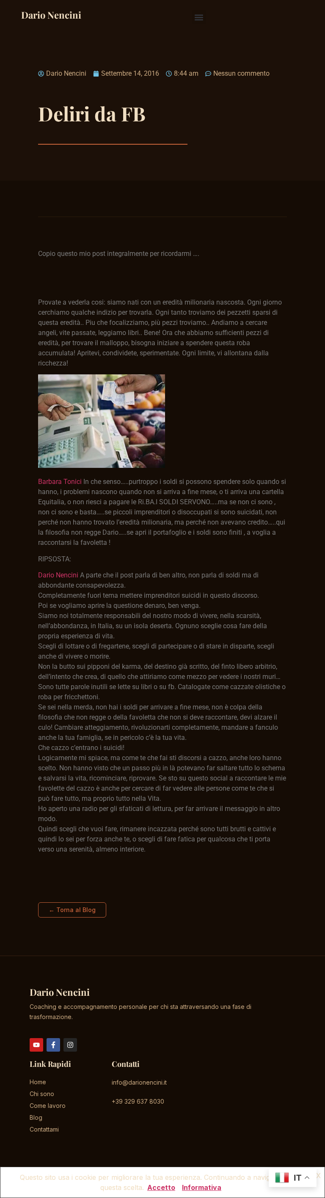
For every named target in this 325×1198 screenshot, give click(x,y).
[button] (199, 17)
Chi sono (42, 1093)
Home (38, 1081)
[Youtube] (36, 1045)
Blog (36, 1117)
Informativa (201, 1187)
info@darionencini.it (139, 1082)
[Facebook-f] (53, 1045)
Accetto (161, 1187)
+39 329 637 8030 (138, 1101)
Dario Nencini (51, 14)
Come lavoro (48, 1105)
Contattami (44, 1129)
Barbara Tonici (60, 482)
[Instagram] (70, 1045)
